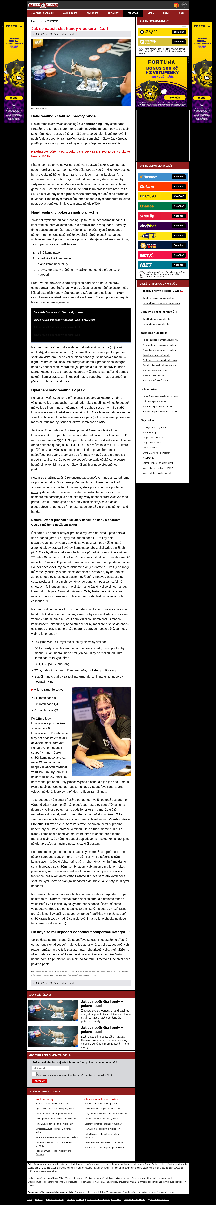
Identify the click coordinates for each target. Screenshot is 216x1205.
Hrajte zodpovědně (37, 971)
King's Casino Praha (152, 443)
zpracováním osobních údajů (63, 1075)
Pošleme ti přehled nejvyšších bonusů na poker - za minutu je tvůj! (74, 1062)
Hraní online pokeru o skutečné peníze (160, 411)
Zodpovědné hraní (151, 1168)
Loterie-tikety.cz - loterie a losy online (101, 1119)
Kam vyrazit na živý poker (154, 427)
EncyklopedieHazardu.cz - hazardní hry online (106, 1114)
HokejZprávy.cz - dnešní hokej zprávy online (56, 1119)
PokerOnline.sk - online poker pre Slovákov (104, 1147)
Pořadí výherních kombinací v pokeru (160, 345)
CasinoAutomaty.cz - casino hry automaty (103, 1124)
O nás (29, 1199)
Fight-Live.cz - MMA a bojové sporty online (55, 1108)
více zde (94, 975)
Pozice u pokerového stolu (155, 370)
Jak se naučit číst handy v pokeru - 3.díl (57, 334)
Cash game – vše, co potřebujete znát (160, 360)
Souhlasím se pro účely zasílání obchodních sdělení (74, 1075)
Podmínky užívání (76, 1199)
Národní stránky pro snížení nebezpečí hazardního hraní (148, 1192)
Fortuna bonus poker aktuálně (156, 324)
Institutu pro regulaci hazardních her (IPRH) (94, 1168)
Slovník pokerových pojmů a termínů (159, 365)
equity (124, 297)
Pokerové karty (149, 432)
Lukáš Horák (67, 34)
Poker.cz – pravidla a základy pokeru (101, 1103)
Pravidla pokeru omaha (153, 375)
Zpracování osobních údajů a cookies (104, 1199)
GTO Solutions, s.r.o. (159, 1199)
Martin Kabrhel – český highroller (158, 473)
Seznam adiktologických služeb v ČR (92, 1192)
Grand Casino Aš (150, 448)
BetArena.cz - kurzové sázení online (52, 1103)
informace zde (87, 1182)
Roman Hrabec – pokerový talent (158, 463)
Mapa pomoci (116, 1192)
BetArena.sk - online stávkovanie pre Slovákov (57, 1137)
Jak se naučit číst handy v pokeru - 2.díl (57, 327)
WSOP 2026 (148, 458)
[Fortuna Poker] (161, 106)
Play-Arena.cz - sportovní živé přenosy (102, 1129)
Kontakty (39, 1199)
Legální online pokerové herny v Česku (161, 396)
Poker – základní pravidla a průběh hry (160, 340)
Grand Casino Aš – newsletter (156, 453)
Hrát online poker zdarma (154, 401)
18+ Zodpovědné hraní (134, 1199)
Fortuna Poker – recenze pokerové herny (161, 303)
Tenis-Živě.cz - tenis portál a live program (54, 1124)
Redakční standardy (55, 1199)
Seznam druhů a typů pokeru (156, 380)
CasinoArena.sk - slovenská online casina (104, 1142)
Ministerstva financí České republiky (150, 1164)
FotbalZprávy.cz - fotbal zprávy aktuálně (54, 1114)
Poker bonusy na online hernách (157, 406)
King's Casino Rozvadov (154, 437)
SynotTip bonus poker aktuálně (157, 319)
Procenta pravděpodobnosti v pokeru (160, 350)
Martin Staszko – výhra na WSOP (158, 468)
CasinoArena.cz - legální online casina (102, 1108)
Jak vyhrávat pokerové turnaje (156, 355)
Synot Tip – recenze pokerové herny (159, 298)
